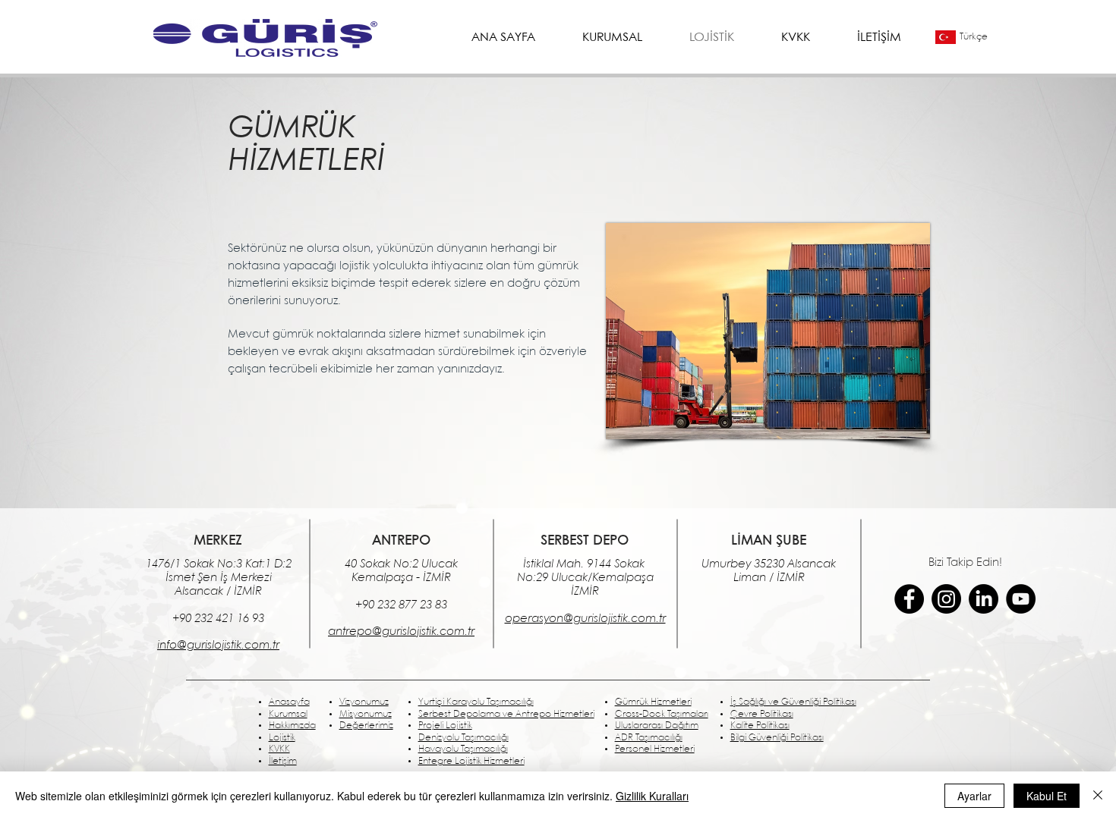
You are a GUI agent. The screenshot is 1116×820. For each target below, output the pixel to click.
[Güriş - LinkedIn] (983, 599)
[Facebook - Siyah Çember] (909, 599)
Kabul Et (1046, 795)
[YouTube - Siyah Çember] (1021, 599)
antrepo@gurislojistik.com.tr (401, 632)
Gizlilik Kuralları (652, 795)
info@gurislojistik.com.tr (218, 645)
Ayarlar (974, 795)
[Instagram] (946, 599)
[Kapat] (1098, 796)
